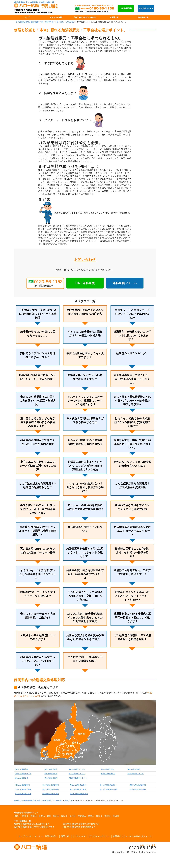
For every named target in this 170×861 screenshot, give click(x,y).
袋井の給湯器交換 (107, 769)
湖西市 (17, 816)
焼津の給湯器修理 (50, 778)
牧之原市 (82, 816)
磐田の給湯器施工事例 (78, 785)
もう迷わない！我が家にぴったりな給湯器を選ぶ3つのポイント (37, 574)
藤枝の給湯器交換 (21, 778)
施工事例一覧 (143, 17)
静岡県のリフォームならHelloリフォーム (132, 836)
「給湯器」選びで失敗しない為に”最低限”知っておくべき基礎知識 (37, 313)
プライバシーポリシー (99, 836)
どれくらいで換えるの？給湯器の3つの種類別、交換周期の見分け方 (132, 422)
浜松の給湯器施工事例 (50, 785)
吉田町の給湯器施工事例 (79, 794)
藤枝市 (99, 816)
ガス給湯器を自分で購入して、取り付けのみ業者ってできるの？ (132, 378)
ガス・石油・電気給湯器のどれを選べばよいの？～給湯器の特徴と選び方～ (132, 400)
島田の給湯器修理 (50, 774)
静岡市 (91, 816)
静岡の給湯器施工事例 (138, 789)
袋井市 (42, 816)
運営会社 (65, 836)
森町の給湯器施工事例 (138, 785)
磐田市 (33, 816)
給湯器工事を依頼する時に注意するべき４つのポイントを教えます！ (85, 552)
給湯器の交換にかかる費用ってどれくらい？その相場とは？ (37, 660)
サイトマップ (79, 836)
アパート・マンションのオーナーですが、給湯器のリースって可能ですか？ (85, 400)
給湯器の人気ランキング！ (132, 353)
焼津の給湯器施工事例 (50, 794)
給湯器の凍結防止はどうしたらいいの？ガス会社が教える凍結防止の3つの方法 (85, 465)
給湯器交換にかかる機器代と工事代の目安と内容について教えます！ (132, 617)
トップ (26, 17)
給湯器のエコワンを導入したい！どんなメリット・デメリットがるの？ (132, 595)
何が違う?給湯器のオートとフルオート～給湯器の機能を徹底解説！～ (37, 530)
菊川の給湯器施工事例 (78, 789)
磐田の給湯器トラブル (77, 769)
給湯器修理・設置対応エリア (26, 812)
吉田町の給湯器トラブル (77, 778)
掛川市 (56, 816)
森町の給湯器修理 (134, 769)
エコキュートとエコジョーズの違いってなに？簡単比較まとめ (132, 313)
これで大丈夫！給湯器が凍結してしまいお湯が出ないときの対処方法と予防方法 (85, 617)
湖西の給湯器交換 (21, 769)
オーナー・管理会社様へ (46, 836)
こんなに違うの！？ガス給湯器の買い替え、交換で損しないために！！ (85, 595)
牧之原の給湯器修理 (108, 774)
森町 (49, 816)
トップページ (24, 836)
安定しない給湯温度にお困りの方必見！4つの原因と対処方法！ (38, 400)
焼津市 (107, 816)
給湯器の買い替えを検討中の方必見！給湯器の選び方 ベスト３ (85, 574)
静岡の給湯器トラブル (136, 774)
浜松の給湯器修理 (50, 769)
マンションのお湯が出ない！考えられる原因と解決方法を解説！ (85, 487)
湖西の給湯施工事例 (22, 785)
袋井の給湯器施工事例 (108, 785)
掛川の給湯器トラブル (23, 774)
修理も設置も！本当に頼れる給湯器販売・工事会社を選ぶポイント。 (132, 443)
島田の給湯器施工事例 (50, 789)
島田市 (64, 816)
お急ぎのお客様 (56, 17)
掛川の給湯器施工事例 (23, 789)
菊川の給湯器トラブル (77, 774)
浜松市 (25, 816)
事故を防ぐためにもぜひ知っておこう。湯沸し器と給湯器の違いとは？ (37, 509)
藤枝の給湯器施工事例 (23, 794)
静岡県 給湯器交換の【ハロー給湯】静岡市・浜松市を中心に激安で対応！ (34, 2)
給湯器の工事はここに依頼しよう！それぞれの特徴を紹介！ (132, 552)
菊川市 (72, 816)
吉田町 (116, 816)
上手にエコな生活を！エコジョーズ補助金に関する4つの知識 (37, 465)
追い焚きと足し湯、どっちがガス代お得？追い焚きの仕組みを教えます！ (37, 422)
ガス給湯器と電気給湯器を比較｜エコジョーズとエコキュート (132, 530)
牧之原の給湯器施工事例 (108, 789)
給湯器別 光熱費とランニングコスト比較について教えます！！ (132, 335)
